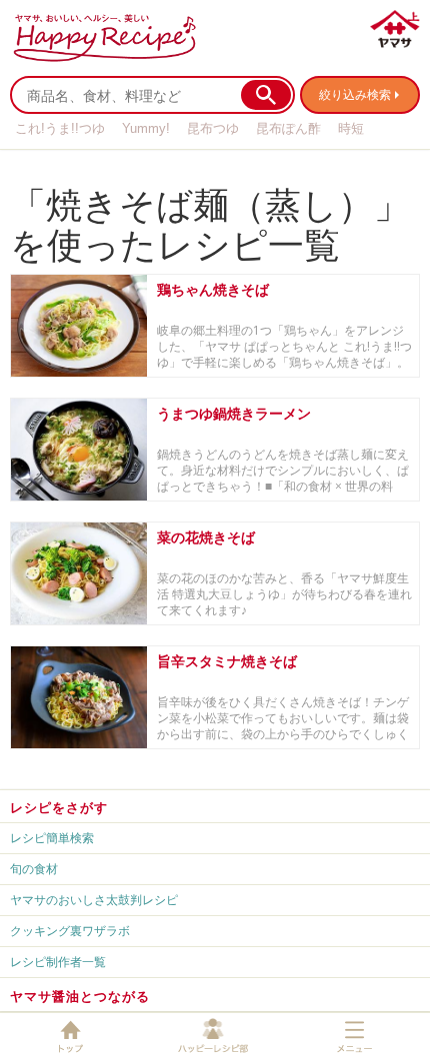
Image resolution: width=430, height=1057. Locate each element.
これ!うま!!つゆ (60, 128)
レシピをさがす (59, 807)
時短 (351, 128)
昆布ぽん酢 (288, 128)
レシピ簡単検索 (52, 837)
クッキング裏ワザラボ (70, 930)
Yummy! (146, 128)
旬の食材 (34, 868)
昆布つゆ (213, 128)
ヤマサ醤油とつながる (80, 996)
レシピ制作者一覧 (58, 961)
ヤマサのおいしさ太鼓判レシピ (94, 899)
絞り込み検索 (355, 94)
